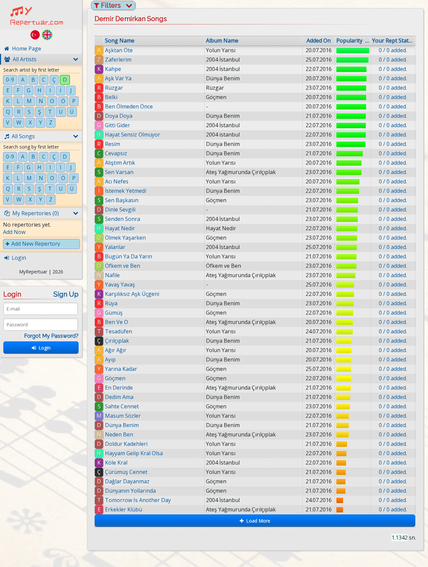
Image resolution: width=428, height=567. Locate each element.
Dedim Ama (119, 397)
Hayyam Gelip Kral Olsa (134, 453)
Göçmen (115, 378)
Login (43, 347)
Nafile (112, 275)
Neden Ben (119, 434)
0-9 (10, 79)
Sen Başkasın (121, 200)
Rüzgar (114, 87)
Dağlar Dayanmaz (127, 481)
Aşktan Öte (119, 50)
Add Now (14, 232)
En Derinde (119, 387)
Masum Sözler (123, 415)
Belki (111, 97)
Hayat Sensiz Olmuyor (132, 134)
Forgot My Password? (51, 336)
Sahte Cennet (122, 406)
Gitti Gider (117, 125)
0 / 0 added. (393, 50)
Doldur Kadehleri (126, 444)
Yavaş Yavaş (120, 284)
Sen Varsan (119, 172)
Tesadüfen (118, 331)
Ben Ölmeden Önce (129, 106)
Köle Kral (116, 462)
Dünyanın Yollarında (130, 490)
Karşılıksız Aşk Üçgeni (132, 294)
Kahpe (113, 69)
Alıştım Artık (120, 162)
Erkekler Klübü (123, 509)
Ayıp (110, 359)
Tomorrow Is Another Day (138, 500)
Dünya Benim (122, 425)
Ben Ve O (116, 322)
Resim (112, 144)
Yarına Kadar (121, 369)
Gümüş (114, 312)
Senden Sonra (122, 219)
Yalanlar (115, 247)
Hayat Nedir (120, 228)
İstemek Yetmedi (125, 190)
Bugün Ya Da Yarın (128, 256)
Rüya (111, 303)
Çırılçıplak (117, 340)
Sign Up (66, 294)
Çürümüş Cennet (126, 472)
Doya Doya (118, 115)
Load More (256, 520)
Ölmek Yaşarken (125, 237)
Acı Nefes (116, 181)
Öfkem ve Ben (122, 265)
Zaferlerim (118, 59)
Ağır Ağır (115, 350)
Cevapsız (116, 153)
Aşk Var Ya (118, 78)
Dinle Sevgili (120, 209)
